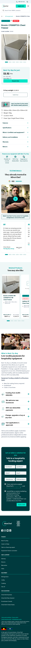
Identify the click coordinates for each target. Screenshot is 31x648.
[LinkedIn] (10, 531)
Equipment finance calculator (9, 550)
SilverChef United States (8, 604)
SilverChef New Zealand (7, 598)
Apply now (21, 6)
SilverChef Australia (6, 595)
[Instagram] (5, 531)
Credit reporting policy (6, 619)
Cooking (3, 583)
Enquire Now (15, 81)
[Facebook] (2, 531)
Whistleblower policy (17, 619)
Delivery (3, 558)
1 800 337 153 (21, 1)
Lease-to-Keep (5, 544)
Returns (3, 562)
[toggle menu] (28, 6)
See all (3, 586)
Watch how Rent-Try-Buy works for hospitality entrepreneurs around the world (15, 216)
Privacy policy (15, 617)
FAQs (2, 568)
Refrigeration (4, 577)
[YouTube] (8, 531)
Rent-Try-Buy (6, 314)
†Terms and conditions (6, 617)
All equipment (9, 16)
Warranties (4, 565)
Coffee (3, 580)
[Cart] (27, 1)
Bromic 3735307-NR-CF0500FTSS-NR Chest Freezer (9, 298)
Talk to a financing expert (8, 547)
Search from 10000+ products (12, 10)
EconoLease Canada (6, 601)
